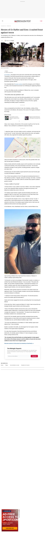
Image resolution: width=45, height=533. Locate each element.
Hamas (2, 365)
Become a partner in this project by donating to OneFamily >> (19, 343)
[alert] (10, 520)
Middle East (9, 25)
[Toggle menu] (2, 21)
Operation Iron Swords (25, 365)
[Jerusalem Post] (22, 21)
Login (41, 20)
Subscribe (34, 356)
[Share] (2, 41)
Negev (6, 365)
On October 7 (7, 74)
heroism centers (18, 84)
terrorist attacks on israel (14, 365)
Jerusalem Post (3, 25)
